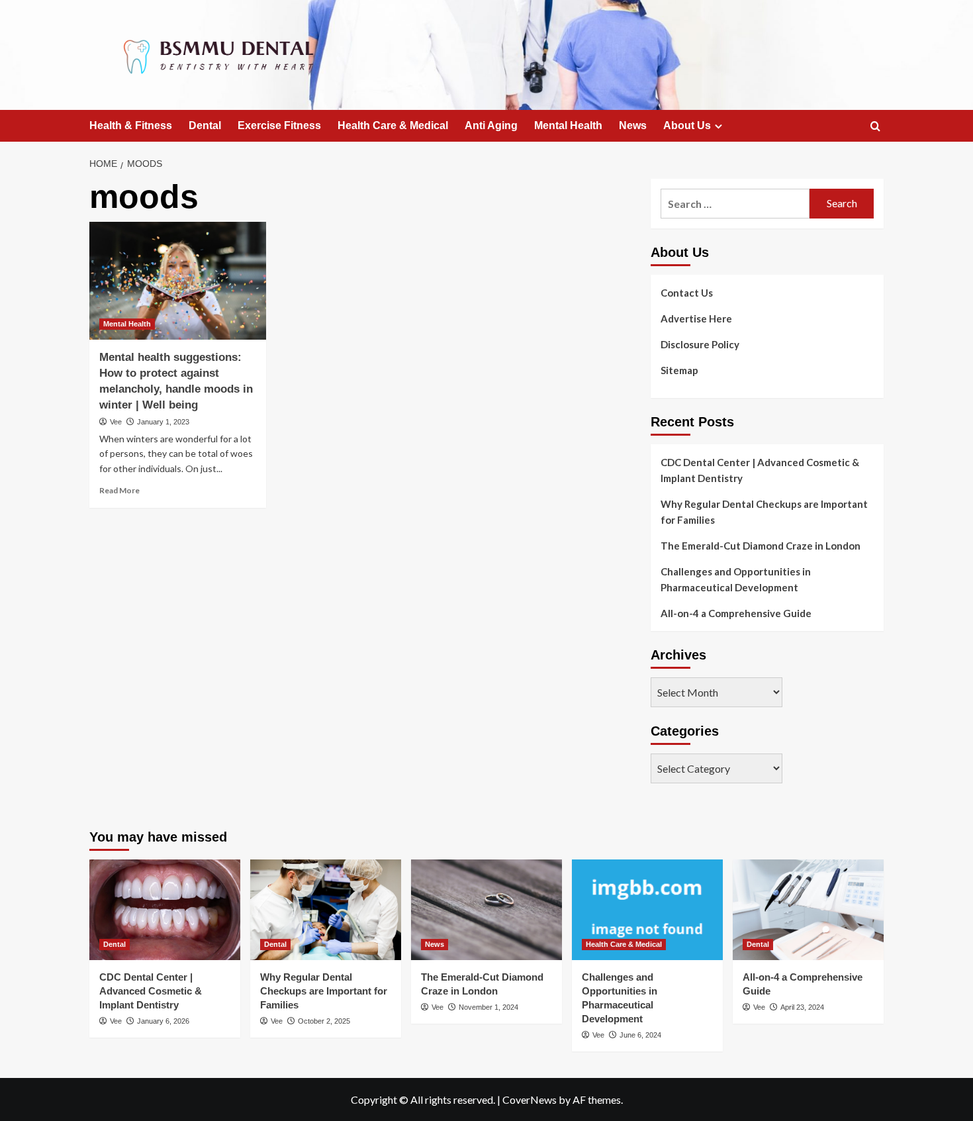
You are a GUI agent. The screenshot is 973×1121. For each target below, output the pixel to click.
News (633, 125)
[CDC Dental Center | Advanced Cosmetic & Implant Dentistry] (164, 909)
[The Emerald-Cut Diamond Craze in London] (486, 909)
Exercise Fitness (279, 125)
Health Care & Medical (393, 125)
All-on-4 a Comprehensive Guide (736, 613)
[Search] (875, 126)
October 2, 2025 (324, 1021)
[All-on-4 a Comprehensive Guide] (808, 909)
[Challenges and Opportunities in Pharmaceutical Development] (647, 909)
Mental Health (568, 125)
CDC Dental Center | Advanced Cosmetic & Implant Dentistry (760, 470)
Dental (205, 125)
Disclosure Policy (700, 344)
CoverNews (529, 1099)
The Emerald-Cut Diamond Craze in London (760, 546)
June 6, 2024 (640, 1035)
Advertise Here (696, 318)
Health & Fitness (130, 125)
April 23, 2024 (802, 1007)
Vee (116, 422)
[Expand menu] (718, 126)
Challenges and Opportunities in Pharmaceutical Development (736, 579)
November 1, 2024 (488, 1007)
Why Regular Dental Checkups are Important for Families (764, 512)
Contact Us (687, 293)
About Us (687, 125)
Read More (119, 490)
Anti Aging (491, 125)
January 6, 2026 (163, 1021)
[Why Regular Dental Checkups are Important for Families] (325, 909)
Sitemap (679, 370)
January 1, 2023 (163, 422)
